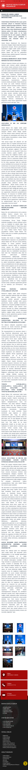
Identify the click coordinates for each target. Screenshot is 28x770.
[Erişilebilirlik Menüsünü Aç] (25, 763)
